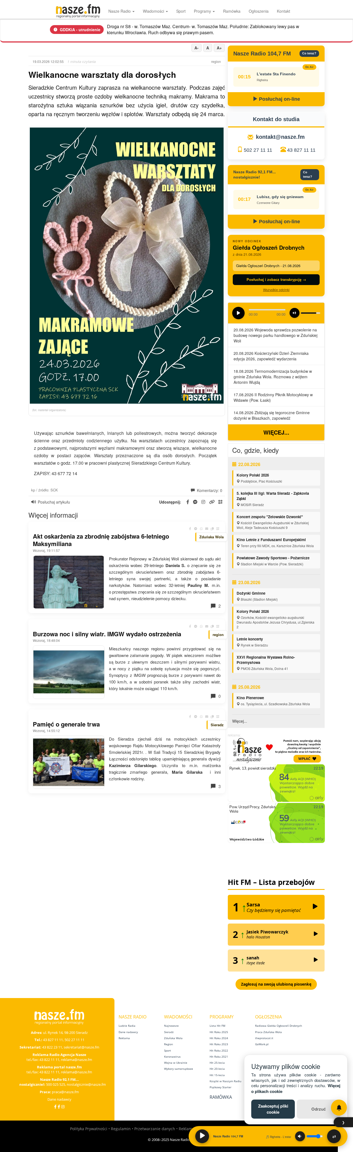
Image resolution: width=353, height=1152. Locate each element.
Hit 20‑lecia (217, 1069)
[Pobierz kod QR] (220, 502)
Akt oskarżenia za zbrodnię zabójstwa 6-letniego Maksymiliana (101, 540)
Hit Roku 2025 (219, 1032)
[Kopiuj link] (212, 528)
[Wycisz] (300, 1136)
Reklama (124, 1038)
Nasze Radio (120, 11)
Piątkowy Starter (220, 1087)
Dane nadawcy (59, 1099)
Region (168, 1044)
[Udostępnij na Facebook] (190, 528)
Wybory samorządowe (178, 1069)
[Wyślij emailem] (207, 528)
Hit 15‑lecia (217, 1075)
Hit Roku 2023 (219, 1044)
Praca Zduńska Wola (268, 1032)
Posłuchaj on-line (279, 99)
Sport (181, 11)
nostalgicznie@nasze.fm (86, 1084)
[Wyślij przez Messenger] (196, 528)
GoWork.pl (262, 1044)
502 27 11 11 (258, 150)
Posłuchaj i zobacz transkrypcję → (276, 279)
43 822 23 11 (52, 1047)
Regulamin (121, 1128)
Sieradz (169, 1032)
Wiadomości (154, 11)
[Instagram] (63, 1106)
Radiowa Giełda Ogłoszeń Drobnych (278, 1026)
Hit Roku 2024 (219, 1038)
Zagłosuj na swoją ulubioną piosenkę (276, 984)
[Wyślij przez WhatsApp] (201, 528)
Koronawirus (172, 1056)
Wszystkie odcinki (276, 289)
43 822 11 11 (49, 1059)
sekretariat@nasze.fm (81, 1047)
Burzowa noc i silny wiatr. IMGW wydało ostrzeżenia (107, 633)
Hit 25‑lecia (217, 1063)
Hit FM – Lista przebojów (271, 882)
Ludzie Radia (127, 1026)
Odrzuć (318, 1109)
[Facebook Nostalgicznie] (59, 1106)
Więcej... (276, 432)
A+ (219, 47)
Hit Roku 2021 (219, 1056)
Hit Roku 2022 (219, 1050)
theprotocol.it (264, 1038)
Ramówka (231, 11)
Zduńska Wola (173, 1038)
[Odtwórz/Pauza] (202, 1136)
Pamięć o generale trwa (66, 724)
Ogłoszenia (259, 11)
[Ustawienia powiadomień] (339, 1108)
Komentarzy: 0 (209, 490)
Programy (203, 11)
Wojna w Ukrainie (175, 1063)
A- (196, 47)
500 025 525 (55, 1084)
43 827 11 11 (301, 150)
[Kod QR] (218, 528)
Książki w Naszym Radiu (225, 1081)
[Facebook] (55, 1106)
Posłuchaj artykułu (54, 502)
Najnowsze (171, 1026)
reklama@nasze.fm (76, 1059)
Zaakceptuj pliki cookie (273, 1109)
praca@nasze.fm (65, 1091)
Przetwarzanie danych (154, 1128)
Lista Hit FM (217, 1026)
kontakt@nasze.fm (280, 137)
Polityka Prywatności (88, 1128)
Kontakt (283, 11)
